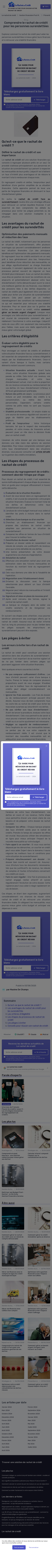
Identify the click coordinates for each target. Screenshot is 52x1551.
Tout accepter (19, 1547)
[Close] (46, 746)
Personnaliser (34, 1547)
